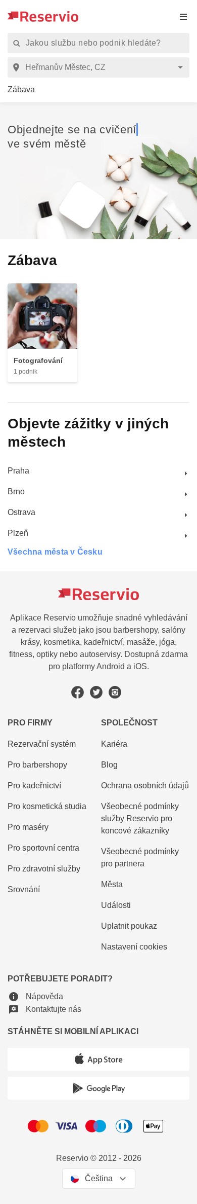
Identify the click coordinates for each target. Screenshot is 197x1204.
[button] (35, 996)
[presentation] (183, 16)
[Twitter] (96, 692)
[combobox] (100, 67)
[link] (21, 90)
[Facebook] (77, 692)
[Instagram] (115, 692)
